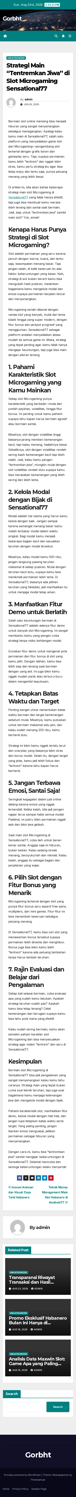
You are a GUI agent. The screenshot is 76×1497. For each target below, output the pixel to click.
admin (29, 99)
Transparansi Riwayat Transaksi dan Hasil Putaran (32, 1282)
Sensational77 (18, 197)
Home (6, 1488)
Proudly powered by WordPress (22, 1474)
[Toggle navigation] (70, 36)
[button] (56, 36)
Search (12, 1394)
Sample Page (38, 1488)
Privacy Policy (20, 1488)
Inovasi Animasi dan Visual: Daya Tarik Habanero (20, 1192)
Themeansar (37, 1479)
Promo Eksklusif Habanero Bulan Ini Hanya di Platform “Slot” (38, 1322)
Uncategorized (16, 58)
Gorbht (12, 18)
